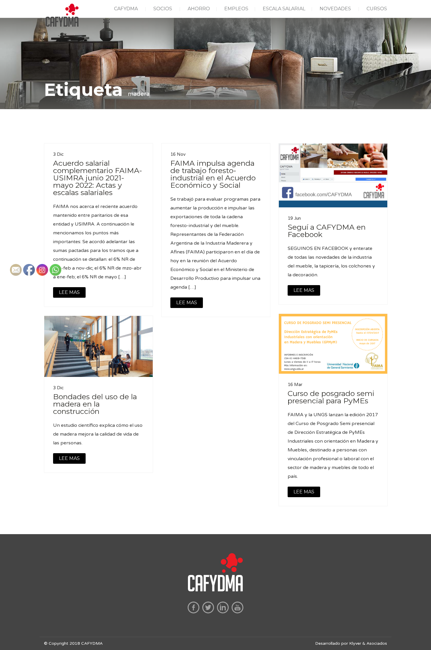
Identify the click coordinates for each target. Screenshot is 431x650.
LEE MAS (186, 302)
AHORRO (199, 8)
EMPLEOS (236, 8)
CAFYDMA (126, 8)
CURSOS (376, 8)
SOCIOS (162, 8)
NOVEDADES (335, 8)
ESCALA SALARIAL (284, 8)
